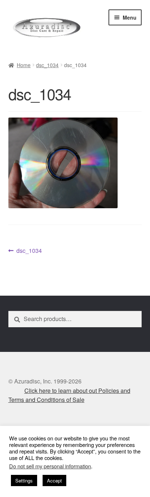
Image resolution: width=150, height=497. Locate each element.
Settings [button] (24, 480)
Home (24, 65)
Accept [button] (54, 480)
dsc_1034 (47, 65)
